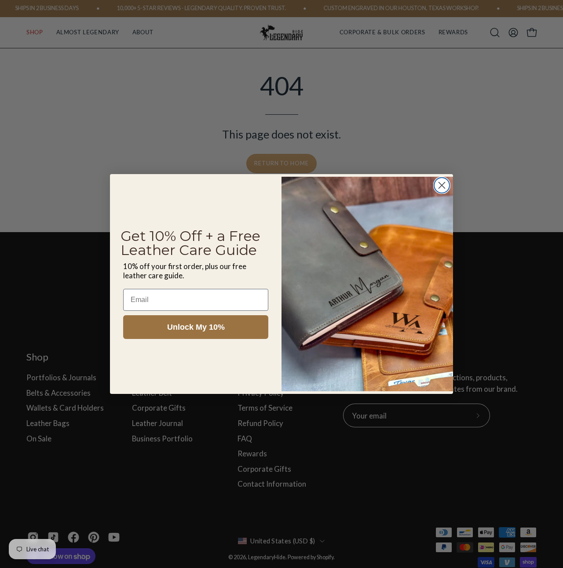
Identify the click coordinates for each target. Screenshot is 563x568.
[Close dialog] (442, 185)
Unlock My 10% (196, 327)
